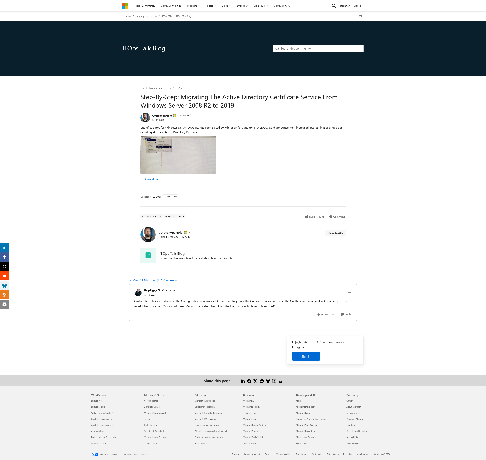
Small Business (250, 443)
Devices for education (205, 406)
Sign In (358, 5)
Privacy (268, 454)
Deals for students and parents (209, 437)
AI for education (202, 443)
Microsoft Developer (305, 406)
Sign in (306, 356)
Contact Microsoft (252, 454)
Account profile (151, 400)
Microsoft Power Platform (254, 425)
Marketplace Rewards (306, 437)
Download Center (152, 406)
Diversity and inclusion (356, 431)
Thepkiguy (150, 290)
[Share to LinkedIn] (243, 381)
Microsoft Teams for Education (208, 412)
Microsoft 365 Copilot (253, 437)
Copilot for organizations (102, 418)
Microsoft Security (251, 406)
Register (345, 5)
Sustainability (352, 443)
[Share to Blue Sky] (268, 381)
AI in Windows (97, 431)
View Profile (335, 233)
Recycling (347, 454)
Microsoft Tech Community (308, 425)
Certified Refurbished (154, 431)
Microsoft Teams (250, 431)
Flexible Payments (152, 443)
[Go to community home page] (125, 6)
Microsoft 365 (249, 418)
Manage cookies (283, 454)
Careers (350, 400)
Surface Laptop (98, 406)
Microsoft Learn (303, 412)
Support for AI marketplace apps (311, 418)
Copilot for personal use (102, 425)
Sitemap (235, 454)
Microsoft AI (248, 400)
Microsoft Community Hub (135, 16)
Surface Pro (96, 400)
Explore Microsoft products (103, 437)
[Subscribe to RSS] (274, 381)
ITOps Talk (167, 16)
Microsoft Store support (155, 412)
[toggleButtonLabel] (361, 16)
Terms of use (301, 454)
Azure (298, 400)
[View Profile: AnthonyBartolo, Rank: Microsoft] (145, 117)
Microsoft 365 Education (206, 418)
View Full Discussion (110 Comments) (155, 280)
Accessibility (352, 437)
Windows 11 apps (99, 443)
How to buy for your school (207, 425)
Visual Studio (302, 443)
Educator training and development (211, 431)
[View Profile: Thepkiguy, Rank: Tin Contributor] (138, 292)
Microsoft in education (205, 400)
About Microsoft (353, 406)
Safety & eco (333, 454)
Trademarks (317, 454)
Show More (151, 179)
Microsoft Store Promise (155, 437)
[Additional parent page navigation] (155, 16)
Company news (353, 412)
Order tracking (150, 425)
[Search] (334, 5)
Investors (350, 425)
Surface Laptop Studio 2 (102, 412)
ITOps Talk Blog (183, 16)
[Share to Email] (280, 381)
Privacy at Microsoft (355, 418)
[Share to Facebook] (249, 381)
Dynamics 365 (249, 412)
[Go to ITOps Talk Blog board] (148, 255)
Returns (147, 418)
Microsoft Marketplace (306, 431)
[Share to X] (255, 381)
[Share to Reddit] (262, 381)
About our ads (363, 454)
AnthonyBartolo (162, 115)
